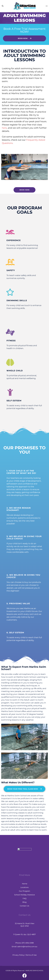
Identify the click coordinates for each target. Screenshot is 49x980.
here (4, 128)
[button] (3, 6)
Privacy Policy (18, 955)
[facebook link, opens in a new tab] (24, 975)
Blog (24, 902)
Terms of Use (31, 955)
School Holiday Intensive (24, 895)
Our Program (24, 891)
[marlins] (24, 6)
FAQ (24, 898)
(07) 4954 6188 (28, 943)
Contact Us (24, 906)
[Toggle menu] (46, 6)
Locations (24, 887)
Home (24, 884)
